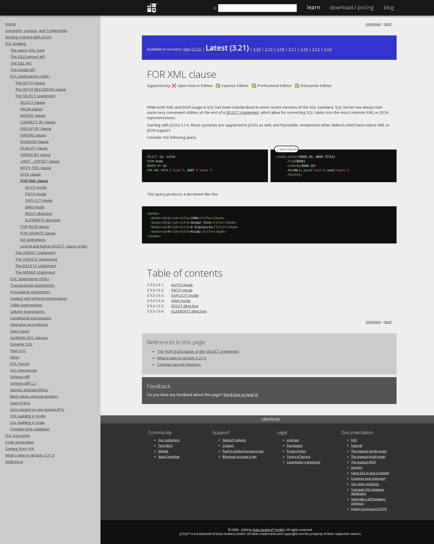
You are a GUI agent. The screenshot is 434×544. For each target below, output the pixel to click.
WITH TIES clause (35, 167)
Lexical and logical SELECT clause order (53, 246)
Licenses (293, 440)
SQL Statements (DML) (30, 76)
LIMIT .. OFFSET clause (40, 161)
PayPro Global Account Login (243, 451)
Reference (14, 461)
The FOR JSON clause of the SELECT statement (198, 351)
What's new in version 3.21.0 (29, 455)
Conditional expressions (30, 317)
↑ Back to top (270, 419)
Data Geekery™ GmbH (269, 530)
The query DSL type (27, 50)
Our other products (365, 484)
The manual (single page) (369, 451)
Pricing (352, 7)
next (388, 23)
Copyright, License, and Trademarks (36, 30)
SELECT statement (242, 112)
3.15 (316, 49)
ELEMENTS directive (43, 219)
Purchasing (294, 445)
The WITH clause (30, 82)
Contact (228, 445)
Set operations (33, 239)
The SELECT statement (35, 95)
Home (10, 23)
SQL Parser (20, 363)
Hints (14, 357)
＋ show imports (286, 149)
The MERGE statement (35, 272)
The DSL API (21, 63)
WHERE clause (32, 115)
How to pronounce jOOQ (369, 509)
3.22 (196, 49)
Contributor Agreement (303, 462)
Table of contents (185, 272)
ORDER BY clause (35, 154)
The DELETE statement (35, 265)
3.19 (269, 49)
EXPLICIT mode (38, 200)
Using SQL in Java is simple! (370, 473)
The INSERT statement (35, 252)
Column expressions (27, 311)
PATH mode (35, 193)
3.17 (292, 49)
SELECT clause (32, 102)
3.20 (257, 49)
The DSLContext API (27, 56)
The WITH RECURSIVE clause (40, 89)
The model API (23, 69)
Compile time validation (30, 428)
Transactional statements (32, 285)
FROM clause (31, 108)
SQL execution (17, 435)
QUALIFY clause (33, 148)
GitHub (163, 451)
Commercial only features (179, 364)
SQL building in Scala (27, 422)
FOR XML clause (34, 180)
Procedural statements (30, 291)
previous (373, 23)
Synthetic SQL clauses (29, 337)
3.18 (280, 49)
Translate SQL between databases (367, 491)
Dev (186, 49)
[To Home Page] (152, 11)
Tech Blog (165, 445)
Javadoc (356, 467)
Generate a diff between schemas (368, 501)
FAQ (354, 440)
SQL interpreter (23, 370)
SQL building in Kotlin (28, 415)
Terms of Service (298, 457)
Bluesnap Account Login (240, 457)
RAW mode (34, 206)
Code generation (19, 441)
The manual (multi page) (368, 457)
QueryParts (20, 402)
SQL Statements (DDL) (29, 278)
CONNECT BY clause (38, 121)
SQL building (15, 43)
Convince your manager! (368, 478)
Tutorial (356, 445)
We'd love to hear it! (240, 394)
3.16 (304, 49)
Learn (313, 7)
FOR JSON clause (34, 226)
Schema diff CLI (23, 383)
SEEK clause (30, 174)
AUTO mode (36, 187)
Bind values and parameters (34, 396)
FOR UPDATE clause (38, 232)
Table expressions (26, 304)
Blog (389, 7)
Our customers (169, 440)
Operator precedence (29, 324)
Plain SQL (18, 350)
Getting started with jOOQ (28, 36)
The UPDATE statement (36, 259)
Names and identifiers (29, 389)
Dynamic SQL (21, 344)
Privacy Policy (296, 451)
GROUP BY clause (35, 128)
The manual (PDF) (363, 462)
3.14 (328, 49)
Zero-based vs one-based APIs (37, 409)
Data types (19, 330)
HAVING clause (33, 134)
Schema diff (20, 376)
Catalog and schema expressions (38, 298)
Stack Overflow (168, 457)
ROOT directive (38, 213)
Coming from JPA (19, 448)
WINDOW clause (34, 141)
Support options (234, 440)
